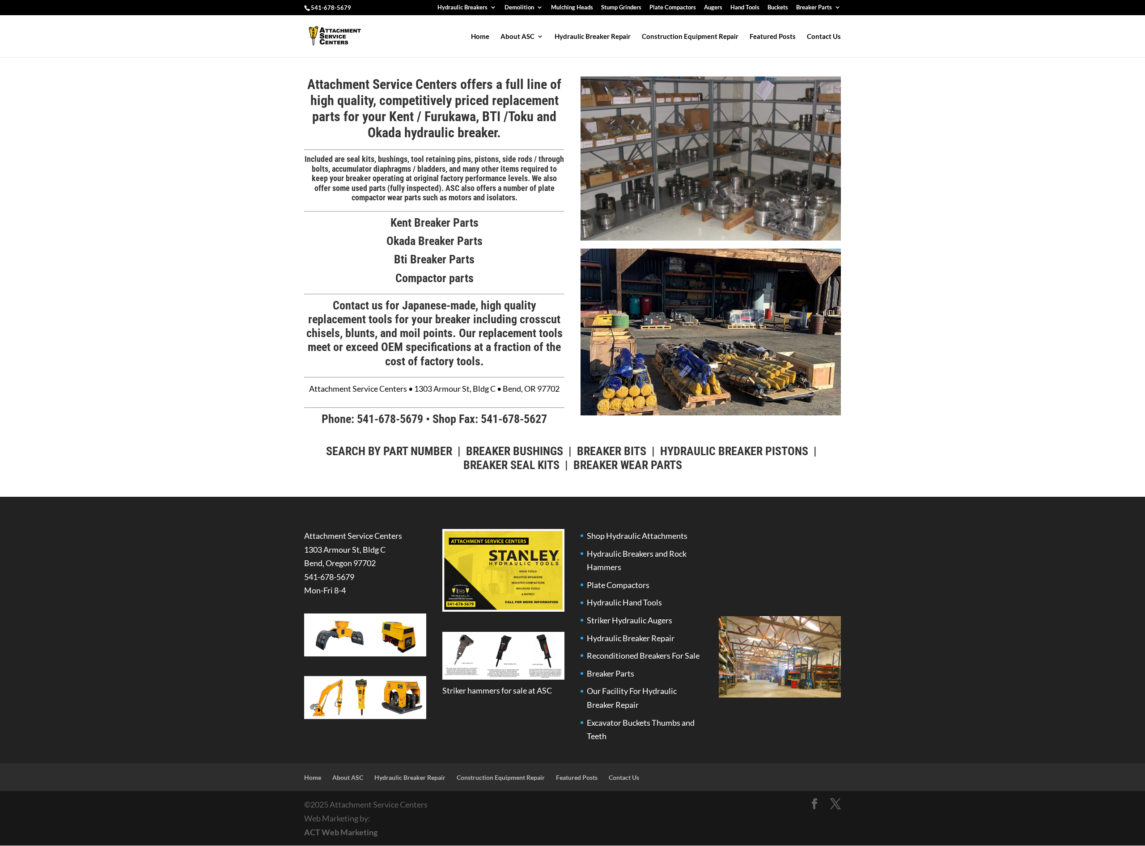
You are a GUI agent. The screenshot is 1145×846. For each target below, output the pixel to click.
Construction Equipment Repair (690, 36)
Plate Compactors (672, 7)
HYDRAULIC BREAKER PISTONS (734, 451)
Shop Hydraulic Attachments (637, 536)
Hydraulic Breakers (462, 7)
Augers (713, 7)
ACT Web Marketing (340, 832)
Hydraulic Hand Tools (624, 602)
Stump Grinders (621, 7)
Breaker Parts (814, 7)
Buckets (778, 7)
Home (480, 36)
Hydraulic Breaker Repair (593, 36)
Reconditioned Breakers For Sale (643, 655)
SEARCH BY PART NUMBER (389, 451)
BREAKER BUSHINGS (514, 451)
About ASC (517, 36)
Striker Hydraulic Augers (629, 620)
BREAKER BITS (611, 451)
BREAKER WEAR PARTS (627, 465)
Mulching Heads (572, 7)
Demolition (519, 7)
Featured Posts (773, 36)
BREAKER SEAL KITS (511, 465)
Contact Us (824, 36)
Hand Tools (744, 7)
